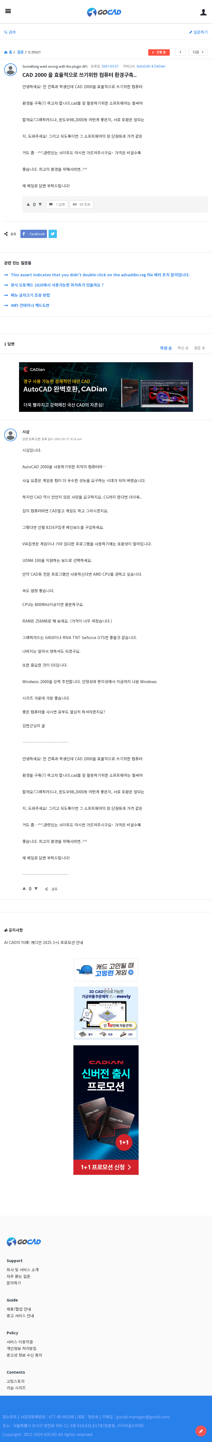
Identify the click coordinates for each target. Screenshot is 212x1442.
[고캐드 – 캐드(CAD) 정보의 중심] (107, 11)
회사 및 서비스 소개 (23, 1269)
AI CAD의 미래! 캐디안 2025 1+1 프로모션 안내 (43, 942)
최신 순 (183, 347)
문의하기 (14, 1283)
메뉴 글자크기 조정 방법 (30, 295)
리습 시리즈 (16, 1387)
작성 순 (166, 348)
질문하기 (201, 32)
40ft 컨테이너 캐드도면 (30, 305)
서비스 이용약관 (20, 1341)
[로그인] (203, 11)
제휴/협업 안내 (19, 1309)
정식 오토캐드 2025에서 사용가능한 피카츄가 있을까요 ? (57, 285)
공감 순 (199, 347)
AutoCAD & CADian (151, 66)
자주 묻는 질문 (18, 1276)
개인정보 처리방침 (21, 1348)
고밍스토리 (16, 1381)
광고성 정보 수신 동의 (24, 1355)
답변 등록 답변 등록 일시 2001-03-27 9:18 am (52, 439)
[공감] (28, 204)
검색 (12, 32)
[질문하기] (200, 1430)
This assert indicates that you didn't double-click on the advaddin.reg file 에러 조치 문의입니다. (100, 274)
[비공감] (40, 204)
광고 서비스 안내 (20, 1315)
